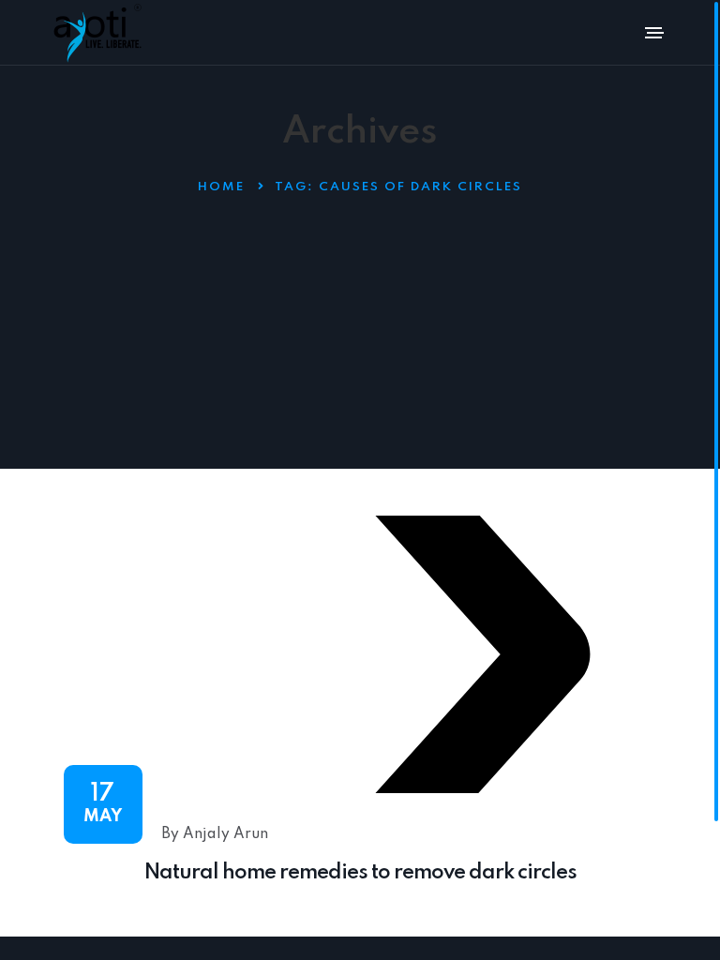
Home (221, 187)
